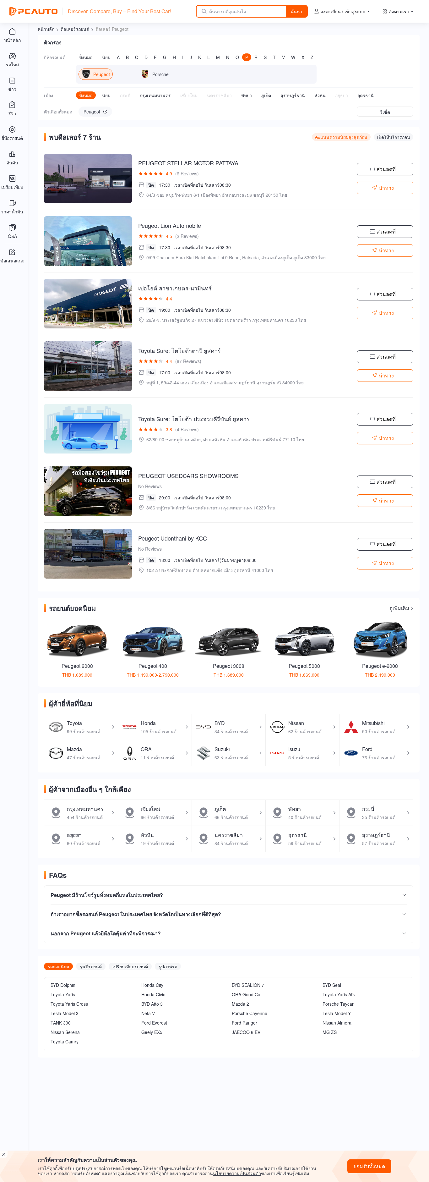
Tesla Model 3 (65, 1013)
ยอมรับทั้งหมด (369, 1166)
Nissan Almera (337, 1023)
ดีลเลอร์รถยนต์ (75, 29)
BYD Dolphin (63, 985)
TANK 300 (61, 1023)
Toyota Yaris (63, 994)
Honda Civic (153, 994)
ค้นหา (296, 11)
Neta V (148, 1013)
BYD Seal (332, 985)
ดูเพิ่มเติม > (401, 608)
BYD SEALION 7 (248, 985)
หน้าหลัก (46, 29)
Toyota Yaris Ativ (339, 994)
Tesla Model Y (337, 1013)
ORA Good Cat (247, 994)
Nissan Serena (65, 1032)
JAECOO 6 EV (246, 1032)
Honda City (152, 985)
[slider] (150, 173)
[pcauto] (33, 11)
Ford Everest (154, 1023)
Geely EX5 (151, 1032)
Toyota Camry (65, 1041)
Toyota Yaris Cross (69, 1004)
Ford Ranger (244, 1023)
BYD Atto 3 (152, 1004)
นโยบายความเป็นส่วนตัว (237, 1173)
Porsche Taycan (339, 1004)
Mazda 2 (240, 1004)
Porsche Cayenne (249, 1013)
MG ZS (330, 1032)
